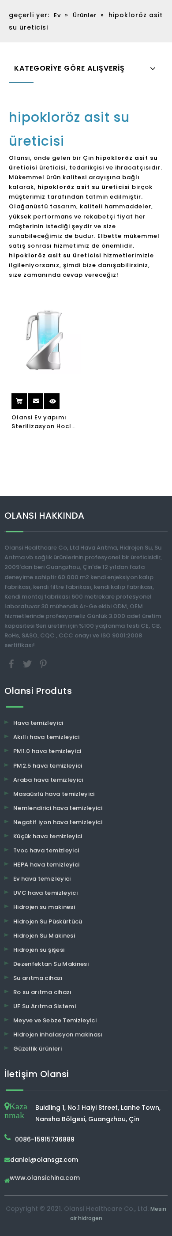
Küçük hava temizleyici (47, 836)
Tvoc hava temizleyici (46, 850)
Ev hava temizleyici (42, 878)
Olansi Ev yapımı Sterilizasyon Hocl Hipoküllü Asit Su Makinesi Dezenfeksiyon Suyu (44, 422)
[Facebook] (12, 664)
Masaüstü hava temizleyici (54, 794)
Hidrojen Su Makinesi (44, 935)
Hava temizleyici (38, 723)
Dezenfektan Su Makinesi (51, 964)
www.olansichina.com (45, 1178)
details (60, 398)
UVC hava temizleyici (45, 893)
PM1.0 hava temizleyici (47, 751)
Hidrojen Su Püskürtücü (47, 921)
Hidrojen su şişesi (38, 950)
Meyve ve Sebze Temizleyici (55, 1020)
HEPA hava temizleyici (46, 864)
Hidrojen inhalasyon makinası (58, 1034)
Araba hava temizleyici (48, 780)
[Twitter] (28, 664)
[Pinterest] (43, 664)
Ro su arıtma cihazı (42, 992)
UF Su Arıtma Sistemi (44, 1006)
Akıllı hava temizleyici (46, 737)
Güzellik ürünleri (37, 1048)
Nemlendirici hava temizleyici (57, 808)
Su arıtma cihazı (38, 978)
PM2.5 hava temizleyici (47, 765)
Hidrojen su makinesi (44, 907)
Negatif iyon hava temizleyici (57, 822)
